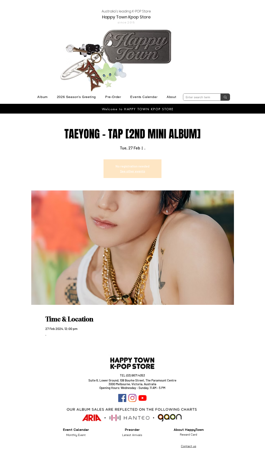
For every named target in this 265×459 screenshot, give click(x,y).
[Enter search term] (225, 97)
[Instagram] (132, 398)
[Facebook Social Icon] (122, 398)
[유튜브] (143, 398)
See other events (132, 171)
